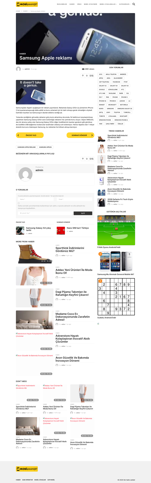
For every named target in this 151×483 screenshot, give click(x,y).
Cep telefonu (104, 82)
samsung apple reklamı (27, 147)
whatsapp (123, 116)
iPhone (115, 97)
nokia (101, 108)
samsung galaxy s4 (124, 108)
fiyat (126, 82)
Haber (72, 4)
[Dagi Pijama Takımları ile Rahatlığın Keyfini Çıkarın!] (35, 297)
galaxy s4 (114, 86)
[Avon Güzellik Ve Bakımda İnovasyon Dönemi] (35, 365)
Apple (101, 78)
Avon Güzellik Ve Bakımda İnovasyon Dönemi (72, 359)
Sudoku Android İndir (106, 318)
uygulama (112, 116)
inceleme (112, 93)
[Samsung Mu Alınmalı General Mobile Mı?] (116, 261)
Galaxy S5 (125, 86)
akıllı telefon (111, 74)
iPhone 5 (124, 97)
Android (123, 74)
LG (129, 101)
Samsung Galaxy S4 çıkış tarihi (38, 229)
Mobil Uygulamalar (107, 4)
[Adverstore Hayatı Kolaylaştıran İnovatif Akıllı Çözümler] (35, 341)
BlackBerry (118, 78)
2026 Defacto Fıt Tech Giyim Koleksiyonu (120, 200)
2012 (100, 74)
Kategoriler (124, 4)
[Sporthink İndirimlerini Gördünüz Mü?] (35, 254)
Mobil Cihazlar (40, 480)
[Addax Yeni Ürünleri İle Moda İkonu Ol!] (35, 276)
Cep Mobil (51, 480)
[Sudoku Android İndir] (116, 297)
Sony (108, 112)
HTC (122, 89)
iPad (107, 97)
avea (108, 78)
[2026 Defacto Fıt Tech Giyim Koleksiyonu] (101, 202)
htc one (102, 93)
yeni (100, 124)
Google (102, 89)
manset (102, 105)
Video (79, 4)
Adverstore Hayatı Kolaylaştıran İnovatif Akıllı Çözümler (73, 338)
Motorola (124, 105)
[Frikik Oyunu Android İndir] (116, 230)
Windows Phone (105, 120)
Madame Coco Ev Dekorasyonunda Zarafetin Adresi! (73, 316)
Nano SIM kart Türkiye (78, 228)
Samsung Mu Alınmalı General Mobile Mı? (115, 274)
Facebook (116, 82)
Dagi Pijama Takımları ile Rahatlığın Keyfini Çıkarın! (72, 293)
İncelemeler (62, 4)
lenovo (122, 101)
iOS (127, 93)
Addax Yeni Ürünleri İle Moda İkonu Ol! (74, 271)
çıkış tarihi (110, 124)
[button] (134, 4)
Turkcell (127, 112)
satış (101, 112)
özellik (120, 124)
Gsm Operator (27, 480)
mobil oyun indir (90, 4)
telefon (117, 112)
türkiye (102, 116)
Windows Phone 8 (121, 120)
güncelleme (113, 89)
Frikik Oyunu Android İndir (108, 247)
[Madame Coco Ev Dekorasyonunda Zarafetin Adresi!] (35, 319)
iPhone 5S (102, 101)
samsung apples (45, 147)
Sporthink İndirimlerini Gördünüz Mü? (70, 249)
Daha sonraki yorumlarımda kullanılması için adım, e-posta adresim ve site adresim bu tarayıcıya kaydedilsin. (51, 207)
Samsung (110, 108)
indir (121, 93)
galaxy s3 (102, 86)
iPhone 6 (113, 101)
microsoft (112, 105)
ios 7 (100, 97)
